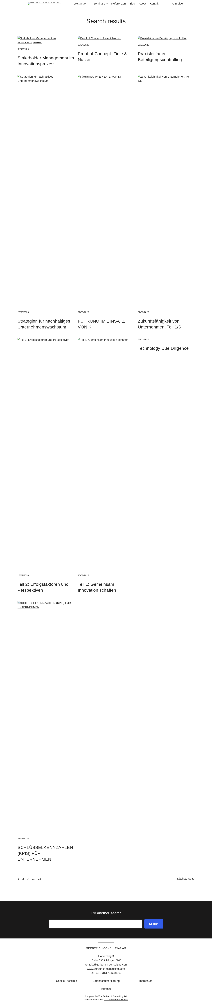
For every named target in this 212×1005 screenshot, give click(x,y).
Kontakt (106, 988)
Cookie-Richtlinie (66, 980)
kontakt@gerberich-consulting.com (106, 964)
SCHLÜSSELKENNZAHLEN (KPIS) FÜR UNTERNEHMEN (45, 853)
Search (153, 923)
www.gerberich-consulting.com (106, 968)
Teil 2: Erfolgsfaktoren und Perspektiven (43, 587)
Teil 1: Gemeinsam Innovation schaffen (97, 587)
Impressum (145, 980)
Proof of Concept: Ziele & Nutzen (102, 56)
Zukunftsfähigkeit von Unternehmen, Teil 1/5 (159, 324)
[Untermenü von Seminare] (107, 4)
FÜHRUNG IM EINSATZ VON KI (101, 324)
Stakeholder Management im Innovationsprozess (46, 60)
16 (39, 878)
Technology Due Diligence (163, 348)
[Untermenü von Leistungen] (89, 4)
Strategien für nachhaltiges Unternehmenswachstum (44, 324)
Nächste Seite (185, 878)
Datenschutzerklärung (106, 980)
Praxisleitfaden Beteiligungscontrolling (160, 56)
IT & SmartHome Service (116, 999)
